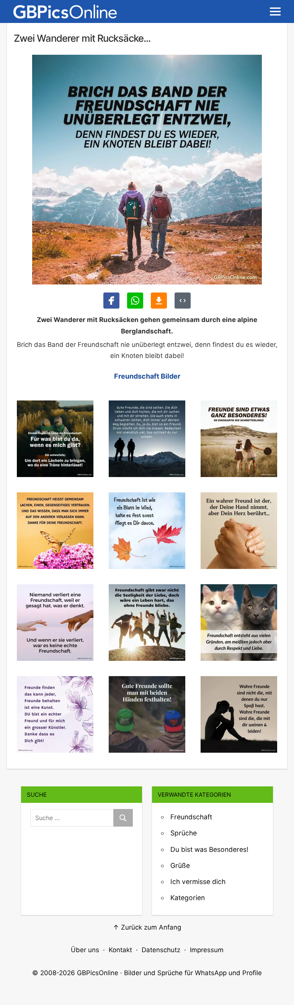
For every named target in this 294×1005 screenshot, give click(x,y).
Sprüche (183, 833)
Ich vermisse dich (197, 882)
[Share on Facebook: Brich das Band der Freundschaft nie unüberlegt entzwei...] (111, 301)
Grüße (180, 865)
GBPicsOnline (97, 973)
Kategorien (187, 898)
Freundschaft (191, 817)
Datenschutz (161, 950)
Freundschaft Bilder (147, 376)
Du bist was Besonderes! (209, 849)
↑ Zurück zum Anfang (147, 927)
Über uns (85, 950)
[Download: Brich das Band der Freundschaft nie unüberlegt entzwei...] (159, 301)
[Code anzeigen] (183, 301)
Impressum (207, 950)
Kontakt (120, 950)
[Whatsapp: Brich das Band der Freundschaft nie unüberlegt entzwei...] (135, 301)
